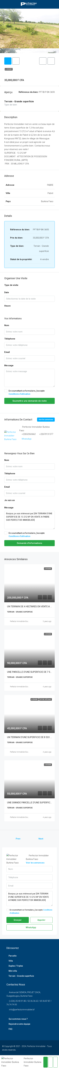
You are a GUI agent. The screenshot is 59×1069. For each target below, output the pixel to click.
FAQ (10, 1029)
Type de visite (11, 285)
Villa (11, 961)
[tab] (7, 61)
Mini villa (13, 971)
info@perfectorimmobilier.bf (22, 1009)
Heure (7, 306)
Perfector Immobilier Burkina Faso (22, 621)
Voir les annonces (46, 420)
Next (41, 838)
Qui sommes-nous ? (18, 1019)
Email (7, 352)
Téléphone (9, 338)
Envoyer (18, 920)
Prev (18, 838)
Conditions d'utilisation (19, 394)
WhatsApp (27, 439)
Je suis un (9, 500)
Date (6, 292)
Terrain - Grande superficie (21, 976)
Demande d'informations (29, 543)
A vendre (8, 69)
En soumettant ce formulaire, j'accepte (27, 392)
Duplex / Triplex (16, 966)
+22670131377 (46, 434)
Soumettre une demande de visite (29, 401)
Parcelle (12, 956)
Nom (6, 325)
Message (8, 365)
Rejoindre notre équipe (19, 1024)
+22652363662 (29, 434)
